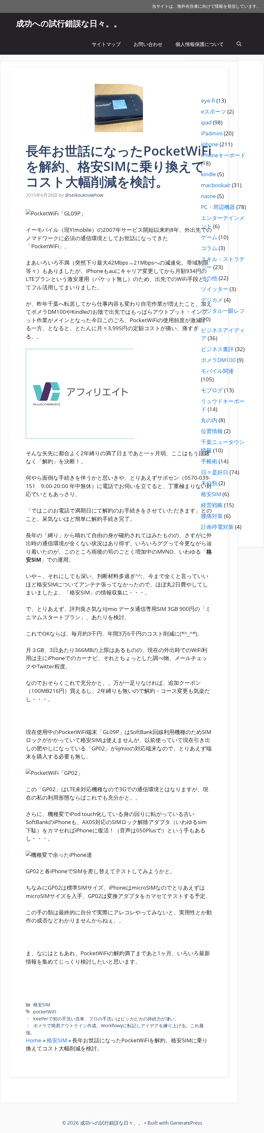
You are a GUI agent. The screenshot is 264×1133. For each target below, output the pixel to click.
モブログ (212, 390)
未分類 (209, 483)
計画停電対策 (217, 526)
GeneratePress (186, 1122)
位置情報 (212, 431)
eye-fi (208, 100)
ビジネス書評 (217, 349)
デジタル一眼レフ (223, 310)
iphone (209, 144)
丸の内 (209, 420)
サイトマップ (106, 44)
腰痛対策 (212, 516)
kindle (208, 174)
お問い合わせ (148, 44)
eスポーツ (213, 111)
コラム (209, 248)
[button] (239, 44)
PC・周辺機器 (218, 207)
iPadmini (211, 133)
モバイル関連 (217, 371)
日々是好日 (214, 472)
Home (34, 1040)
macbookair (216, 185)
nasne (208, 196)
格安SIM (41, 1005)
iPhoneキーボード (223, 155)
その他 (209, 278)
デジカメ (212, 300)
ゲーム (209, 237)
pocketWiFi (44, 1012)
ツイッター (214, 289)
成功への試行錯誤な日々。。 (69, 23)
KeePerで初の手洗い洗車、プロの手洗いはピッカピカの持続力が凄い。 (106, 1019)
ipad (206, 122)
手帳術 (209, 461)
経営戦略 (212, 505)
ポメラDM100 (218, 360)
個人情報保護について (199, 44)
